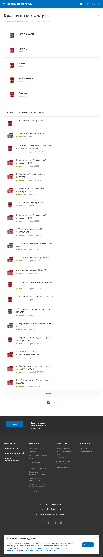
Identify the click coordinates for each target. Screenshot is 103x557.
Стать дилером (34, 491)
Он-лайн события (63, 448)
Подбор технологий (14, 453)
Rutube (61, 523)
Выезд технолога (62, 467)
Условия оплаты (86, 448)
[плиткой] (90, 113)
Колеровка (9, 443)
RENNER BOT (61, 458)
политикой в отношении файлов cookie (41, 551)
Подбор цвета (11, 448)
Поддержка (62, 443)
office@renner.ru (53, 509)
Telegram (48, 523)
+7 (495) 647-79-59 (52, 504)
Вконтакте (42, 523)
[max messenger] (81, 4)
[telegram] (87, 4)
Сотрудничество (35, 448)
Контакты (85, 443)
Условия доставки (87, 452)
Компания (34, 443)
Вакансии (32, 459)
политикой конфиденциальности (35, 548)
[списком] (94, 113)
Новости (32, 452)
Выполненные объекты (38, 455)
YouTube (54, 523)
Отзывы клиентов (35, 462)
